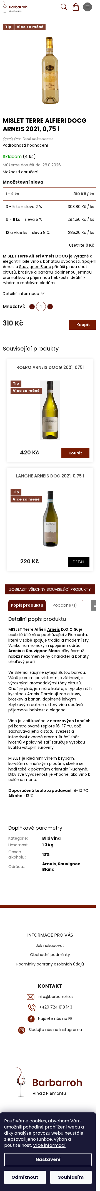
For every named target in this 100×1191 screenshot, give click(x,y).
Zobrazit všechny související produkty (50, 589)
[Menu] (87, 6)
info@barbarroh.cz (56, 996)
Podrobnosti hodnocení (25, 145)
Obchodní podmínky (50, 954)
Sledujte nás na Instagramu (55, 1029)
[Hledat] (63, 6)
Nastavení (48, 1159)
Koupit (83, 324)
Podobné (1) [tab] (65, 605)
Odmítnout (24, 1177)
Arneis (48, 256)
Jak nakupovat (50, 945)
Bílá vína (51, 838)
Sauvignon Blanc (35, 266)
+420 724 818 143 (55, 1007)
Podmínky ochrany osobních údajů (50, 964)
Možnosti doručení (20, 172)
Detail (79, 562)
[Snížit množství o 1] (32, 306)
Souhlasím (71, 1177)
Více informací (49, 1145)
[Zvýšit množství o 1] (50, 306)
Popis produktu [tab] (27, 605)
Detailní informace (21, 293)
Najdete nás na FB (55, 1018)
